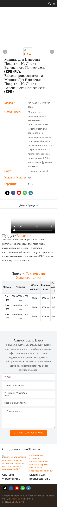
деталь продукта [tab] (28, 205)
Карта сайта (18, 498)
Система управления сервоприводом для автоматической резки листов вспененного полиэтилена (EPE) (14, 477)
